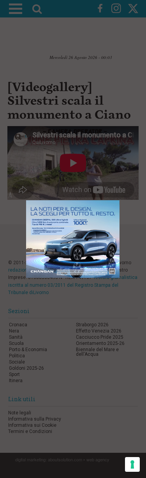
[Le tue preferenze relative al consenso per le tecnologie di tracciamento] (132, 464)
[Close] (119, 200)
